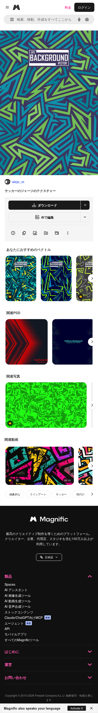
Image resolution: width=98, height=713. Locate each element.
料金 (68, 7)
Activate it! (76, 708)
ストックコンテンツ (19, 612)
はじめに (12, 651)
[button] (49, 557)
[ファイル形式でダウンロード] (85, 205)
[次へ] (92, 278)
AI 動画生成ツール (18, 601)
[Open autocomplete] (10, 19)
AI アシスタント (16, 589)
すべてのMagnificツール (22, 639)
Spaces (10, 584)
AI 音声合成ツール (18, 606)
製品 (8, 576)
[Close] (91, 708)
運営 (8, 664)
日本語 (49, 557)
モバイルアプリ (16, 634)
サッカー (61, 494)
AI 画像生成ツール (18, 595)
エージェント (18, 623)
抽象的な (14, 494)
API (7, 628)
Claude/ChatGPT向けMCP (27, 617)
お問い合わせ (15, 677)
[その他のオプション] (67, 233)
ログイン (84, 7)
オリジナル (31, 39)
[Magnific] (49, 520)
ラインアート (38, 494)
